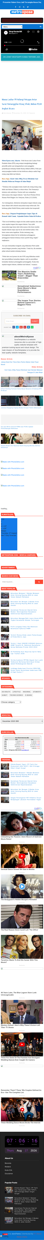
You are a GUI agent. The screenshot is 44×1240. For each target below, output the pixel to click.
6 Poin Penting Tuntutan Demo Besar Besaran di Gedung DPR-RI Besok (21, 389)
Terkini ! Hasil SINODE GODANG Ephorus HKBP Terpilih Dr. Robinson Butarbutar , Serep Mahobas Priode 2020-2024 (26, 645)
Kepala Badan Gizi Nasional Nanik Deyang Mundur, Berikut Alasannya (20, 446)
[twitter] (27, 7)
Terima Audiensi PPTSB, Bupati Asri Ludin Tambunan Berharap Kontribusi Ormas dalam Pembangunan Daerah (27, 662)
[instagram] (19, 7)
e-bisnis (28, 695)
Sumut (4, 695)
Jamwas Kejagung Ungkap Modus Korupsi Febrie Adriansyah (21, 407)
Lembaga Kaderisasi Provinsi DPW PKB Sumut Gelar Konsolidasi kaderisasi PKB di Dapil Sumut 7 (26, 670)
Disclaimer (9, 1174)
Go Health (6, 691)
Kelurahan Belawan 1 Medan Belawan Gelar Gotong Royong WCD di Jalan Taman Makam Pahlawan (25, 595)
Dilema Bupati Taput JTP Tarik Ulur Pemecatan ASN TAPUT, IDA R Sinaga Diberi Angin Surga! (25, 766)
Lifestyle (17, 691)
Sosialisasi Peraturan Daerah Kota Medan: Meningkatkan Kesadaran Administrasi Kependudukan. (24, 611)
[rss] (23, 7)
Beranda (8, 1163)
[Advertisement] (22, 78)
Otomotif (37, 691)
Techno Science (16, 695)
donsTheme (16, 1234)
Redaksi (8, 1167)
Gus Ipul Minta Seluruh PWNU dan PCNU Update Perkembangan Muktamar (17, 427)
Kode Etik (8, 1170)
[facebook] (15, 7)
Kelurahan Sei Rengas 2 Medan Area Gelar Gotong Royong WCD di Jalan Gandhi (25, 603)
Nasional (32, 113)
